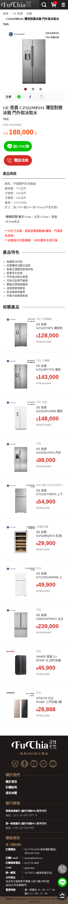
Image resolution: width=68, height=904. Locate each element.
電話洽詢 (21, 160)
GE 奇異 (18, 13)
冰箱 (29, 13)
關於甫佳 (11, 781)
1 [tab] (25, 89)
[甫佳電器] (16, 2)
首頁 (5, 13)
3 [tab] (40, 89)
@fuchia (30, 867)
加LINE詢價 (21, 147)
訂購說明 (11, 787)
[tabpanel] (34, 57)
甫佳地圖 (11, 792)
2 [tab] (33, 89)
